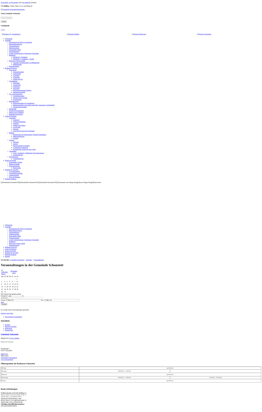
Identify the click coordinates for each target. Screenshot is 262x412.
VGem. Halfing (14, 338)
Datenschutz (9, 330)
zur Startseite (26, 2)
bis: (42, 300)
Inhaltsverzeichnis (10, 326)
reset (2, 302)
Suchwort (4, 298)
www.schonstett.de (7, 359)
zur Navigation (13, 2)
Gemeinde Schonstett (9, 334)
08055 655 (4, 354)
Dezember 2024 (14, 272)
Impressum (8, 328)
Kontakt (7, 325)
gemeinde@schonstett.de (9, 358)
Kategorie (4, 296)
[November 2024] (5, 274)
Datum (3, 300)
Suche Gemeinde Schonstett (10, 13)
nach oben (9, 313)
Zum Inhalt (4, 2)
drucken (3, 313)
